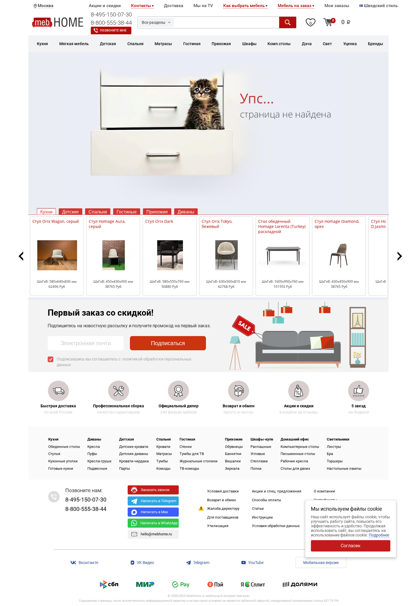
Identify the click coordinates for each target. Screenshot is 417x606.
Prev (23, 256)
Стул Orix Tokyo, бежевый (217, 224)
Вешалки (233, 461)
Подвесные (97, 468)
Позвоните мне (113, 30)
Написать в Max (154, 512)
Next (398, 256)
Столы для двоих (295, 468)
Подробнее (379, 535)
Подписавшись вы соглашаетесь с (124, 362)
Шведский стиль (380, 5)
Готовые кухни (60, 468)
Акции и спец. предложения (276, 491)
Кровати (163, 446)
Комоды (163, 468)
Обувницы (234, 446)
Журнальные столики (199, 461)
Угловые (257, 454)
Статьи (258, 508)
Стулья (54, 454)
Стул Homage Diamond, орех (337, 224)
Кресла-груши (99, 461)
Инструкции (262, 517)
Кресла (93, 446)
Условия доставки (223, 491)
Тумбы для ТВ (192, 454)
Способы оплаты (266, 500)
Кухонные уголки (63, 461)
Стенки (186, 446)
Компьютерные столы (300, 446)
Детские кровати (133, 446)
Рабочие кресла (294, 461)
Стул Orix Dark (159, 221)
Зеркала (232, 468)
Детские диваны (133, 454)
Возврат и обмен (221, 500)
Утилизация (217, 526)
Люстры (334, 446)
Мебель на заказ (294, 5)
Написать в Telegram (158, 501)
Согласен (350, 545)
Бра (330, 454)
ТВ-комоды (189, 468)
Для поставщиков (222, 517)
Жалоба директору (223, 508)
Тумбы (162, 461)
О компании (324, 491)
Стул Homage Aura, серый (107, 224)
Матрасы (164, 454)
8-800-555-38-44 (111, 22)
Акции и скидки (105, 5)
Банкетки (233, 454)
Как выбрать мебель (244, 5)
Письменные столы (298, 454)
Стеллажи (259, 461)
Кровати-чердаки (134, 461)
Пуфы (92, 454)
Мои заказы (337, 5)
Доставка (173, 5)
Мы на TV (203, 5)
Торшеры (335, 461)
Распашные (260, 446)
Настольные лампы (344, 468)
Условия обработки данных (276, 526)
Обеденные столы (64, 446)
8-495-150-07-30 (111, 14)
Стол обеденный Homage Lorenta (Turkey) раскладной (282, 226)
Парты (124, 468)
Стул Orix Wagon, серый (55, 221)
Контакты (141, 5)
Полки (256, 468)
